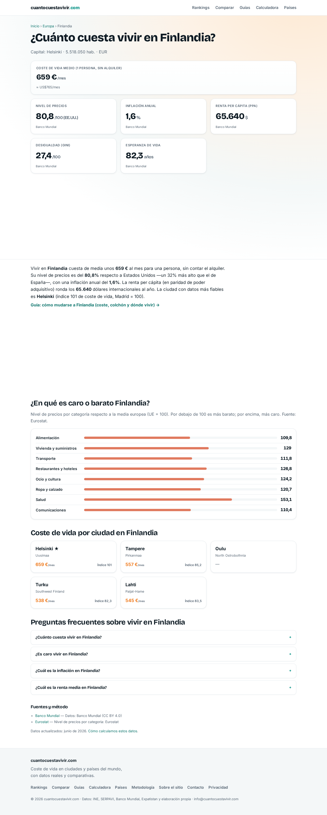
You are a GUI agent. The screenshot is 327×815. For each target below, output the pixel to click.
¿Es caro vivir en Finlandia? (62, 654)
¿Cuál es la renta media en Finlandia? (71, 687)
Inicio (35, 26)
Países (290, 7)
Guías (245, 7)
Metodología (143, 787)
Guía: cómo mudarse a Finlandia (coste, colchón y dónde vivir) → (95, 304)
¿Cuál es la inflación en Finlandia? (68, 670)
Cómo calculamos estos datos (112, 731)
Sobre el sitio (171, 787)
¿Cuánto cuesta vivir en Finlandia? (69, 637)
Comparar (224, 7)
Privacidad (218, 787)
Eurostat (42, 722)
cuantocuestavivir (55, 7)
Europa (48, 26)
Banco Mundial (47, 716)
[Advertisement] (163, 211)
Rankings (200, 7)
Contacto (195, 787)
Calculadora (267, 7)
